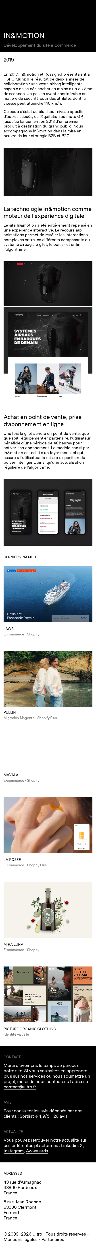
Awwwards (37, 1150)
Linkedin (69, 1145)
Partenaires (52, 1239)
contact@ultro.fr (20, 1087)
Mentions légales (21, 1239)
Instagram (14, 1150)
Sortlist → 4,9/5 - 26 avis (44, 1116)
